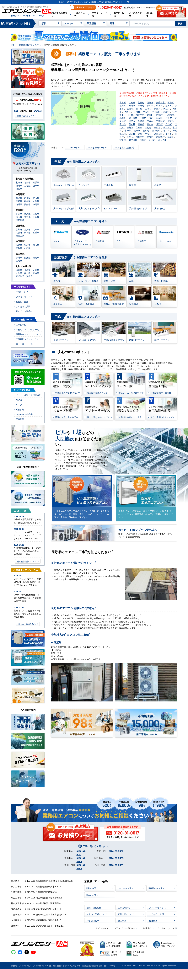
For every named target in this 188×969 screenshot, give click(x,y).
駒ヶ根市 (133, 117)
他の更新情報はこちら (27, 561)
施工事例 (122, 920)
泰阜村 (143, 139)
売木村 (139, 108)
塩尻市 (132, 121)
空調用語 (20, 419)
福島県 (19, 188)
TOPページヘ (73, 147)
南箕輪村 (160, 136)
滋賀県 (27, 229)
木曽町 (150, 114)
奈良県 (27, 232)
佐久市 (168, 117)
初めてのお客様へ (59, 14)
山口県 (27, 248)
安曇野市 (160, 102)
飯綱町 (141, 105)
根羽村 (166, 130)
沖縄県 (29, 276)
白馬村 (132, 133)
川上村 (130, 114)
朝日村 (141, 102)
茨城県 (36, 213)
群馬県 (19, 213)
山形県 (36, 185)
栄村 (151, 117)
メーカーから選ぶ (125, 888)
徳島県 (36, 257)
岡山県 (36, 244)
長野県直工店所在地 (124, 147)
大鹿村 (166, 108)
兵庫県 (36, 229)
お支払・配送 (119, 14)
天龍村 (148, 127)
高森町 (141, 124)
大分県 (19, 273)
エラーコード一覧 (24, 343)
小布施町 (156, 111)
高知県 (19, 260)
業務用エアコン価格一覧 (27, 329)
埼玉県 (19, 216)
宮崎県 (36, 273)
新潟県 (19, 198)
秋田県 (19, 185)
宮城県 (27, 185)
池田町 (168, 105)
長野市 (137, 130)
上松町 (132, 102)
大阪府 (19, 232)
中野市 (128, 130)
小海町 (123, 117)
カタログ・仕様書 (24, 414)
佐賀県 (36, 270)
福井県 (27, 201)
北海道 (19, 182)
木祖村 (159, 114)
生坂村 (159, 105)
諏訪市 (123, 124)
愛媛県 (27, 257)
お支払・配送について (97, 914)
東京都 (27, 216)
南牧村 (150, 136)
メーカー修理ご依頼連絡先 (28, 395)
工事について (79, 14)
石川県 (27, 198)
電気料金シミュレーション (28, 334)
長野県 (19, 201)
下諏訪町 (160, 121)
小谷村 (146, 111)
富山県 (36, 198)
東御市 (157, 127)
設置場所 (91, 23)
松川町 (168, 133)
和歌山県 (20, 235)
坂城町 (159, 117)
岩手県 (36, 182)
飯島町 (123, 105)
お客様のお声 (93, 920)
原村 (140, 133)
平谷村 (148, 133)
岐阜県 (36, 201)
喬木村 (132, 124)
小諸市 (143, 117)
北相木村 (169, 114)
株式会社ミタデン (166, 928)
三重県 (36, 232)
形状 (44, 23)
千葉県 (36, 216)
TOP (13, 44)
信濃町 (141, 121)
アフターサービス (99, 14)
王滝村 (148, 108)
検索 (180, 23)
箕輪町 (171, 136)
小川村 (137, 111)
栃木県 (27, 213)
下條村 (150, 121)
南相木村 (140, 136)
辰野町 (159, 124)
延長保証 (20, 409)
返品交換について (126, 914)
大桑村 (157, 108)
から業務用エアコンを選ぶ (77, 161)
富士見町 (158, 133)
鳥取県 (19, 244)
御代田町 (133, 139)
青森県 (27, 182)
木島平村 (140, 114)
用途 (112, 23)
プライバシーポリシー (124, 928)
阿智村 (150, 102)
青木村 (123, 102)
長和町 (146, 130)
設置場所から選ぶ (156, 888)
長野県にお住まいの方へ (29, 44)
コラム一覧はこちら (27, 623)
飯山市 (150, 105)
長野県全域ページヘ (97, 147)
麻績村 (166, 111)
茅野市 (139, 127)
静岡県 (36, 204)
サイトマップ (102, 928)
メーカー (68, 23)
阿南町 (171, 102)
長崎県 (27, 270)
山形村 (152, 139)
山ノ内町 (162, 139)
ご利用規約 (146, 928)
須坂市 (171, 121)
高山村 (150, 124)
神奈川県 (20, 219)
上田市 (130, 108)
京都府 (19, 229)
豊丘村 (166, 127)
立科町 (168, 124)
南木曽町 (156, 130)
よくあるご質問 (135, 14)
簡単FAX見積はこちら (26, 115)
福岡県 (19, 270)
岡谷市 (128, 111)
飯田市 (132, 105)
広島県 (19, 248)
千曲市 (130, 127)
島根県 (27, 244)
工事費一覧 (21, 324)
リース (19, 404)
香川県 (19, 257)
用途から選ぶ (92, 895)
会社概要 (149, 14)
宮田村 (123, 139)
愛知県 (27, 204)
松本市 (130, 136)
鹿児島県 (20, 276)
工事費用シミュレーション (28, 339)
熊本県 (27, 273)
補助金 (19, 399)
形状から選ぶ (92, 888)
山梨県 (19, 204)
